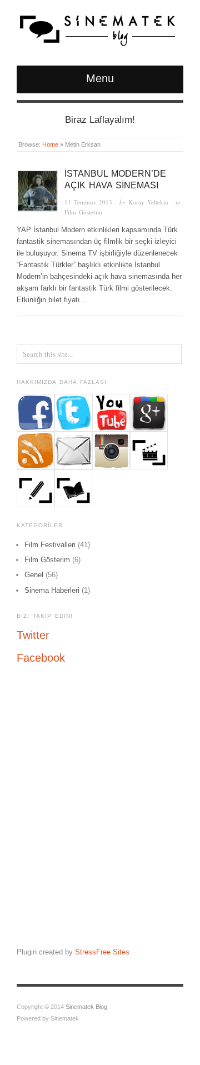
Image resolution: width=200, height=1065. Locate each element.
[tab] (100, 635)
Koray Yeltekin (148, 202)
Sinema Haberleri (51, 590)
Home (50, 144)
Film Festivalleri (50, 545)
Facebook (41, 658)
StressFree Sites (102, 952)
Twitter (33, 635)
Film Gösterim (83, 212)
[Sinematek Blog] (97, 27)
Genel (33, 575)
